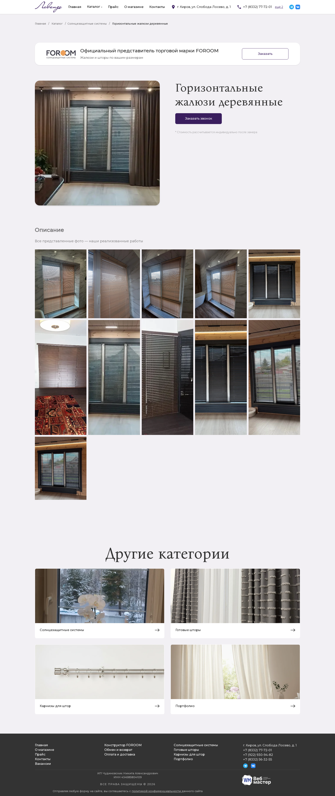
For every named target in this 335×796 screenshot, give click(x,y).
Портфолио (183, 759)
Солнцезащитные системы (87, 23)
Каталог (93, 7)
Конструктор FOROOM (123, 745)
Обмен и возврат (118, 750)
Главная (74, 7)
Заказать (265, 54)
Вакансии (43, 764)
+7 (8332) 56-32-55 (257, 759)
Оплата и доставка (119, 754)
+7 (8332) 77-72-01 (257, 7)
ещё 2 (279, 7)
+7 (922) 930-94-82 (258, 755)
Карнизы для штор (189, 754)
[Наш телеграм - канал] (291, 7)
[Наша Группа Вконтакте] (297, 7)
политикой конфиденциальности (157, 791)
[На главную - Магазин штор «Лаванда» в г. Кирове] (48, 7)
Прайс (113, 7)
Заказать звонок (198, 118)
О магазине (133, 7)
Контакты (157, 7)
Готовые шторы (186, 750)
